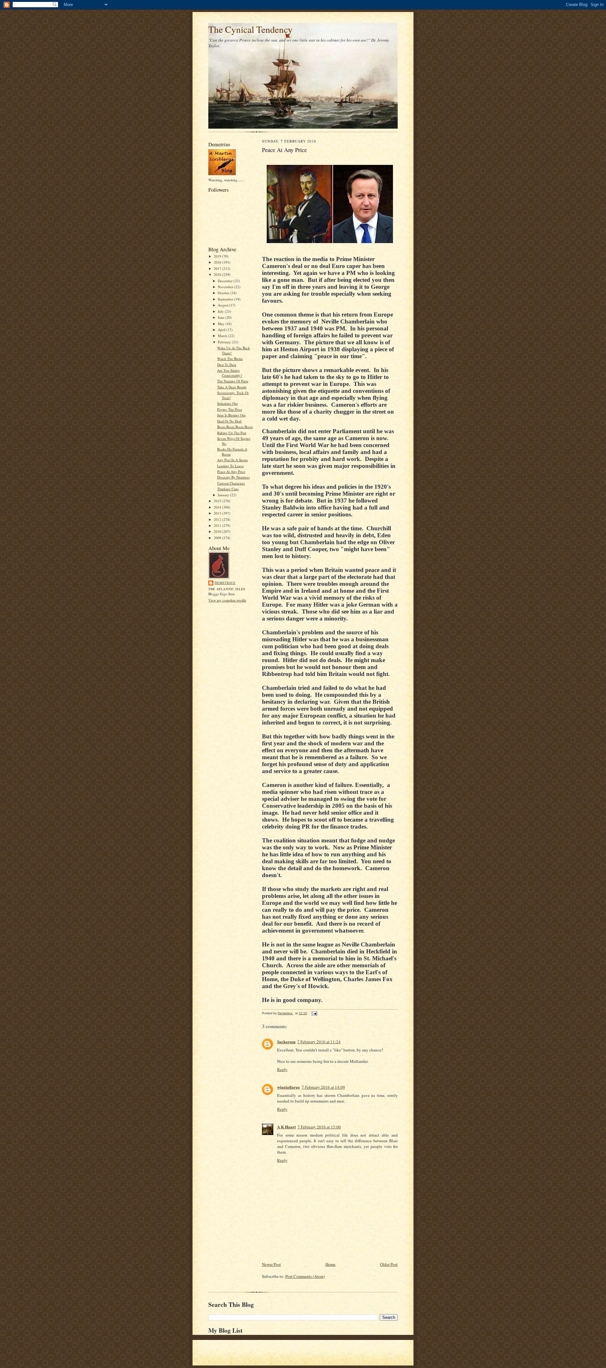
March (223, 335)
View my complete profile (227, 600)
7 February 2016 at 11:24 (319, 1042)
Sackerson (286, 1042)
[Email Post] (314, 1013)
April (222, 329)
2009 (218, 537)
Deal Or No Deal (229, 421)
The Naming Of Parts (232, 381)
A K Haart (286, 1127)
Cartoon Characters (231, 483)
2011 (218, 525)
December (226, 280)
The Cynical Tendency (250, 29)
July (221, 311)
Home (330, 1264)
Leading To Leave (230, 465)
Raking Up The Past (231, 432)
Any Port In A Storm (232, 459)
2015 (218, 500)
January (224, 494)
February (225, 342)
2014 (218, 507)
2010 (218, 531)
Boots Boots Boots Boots (235, 426)
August (223, 305)
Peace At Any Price (231, 471)
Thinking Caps (228, 488)
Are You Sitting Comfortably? (229, 373)
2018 (218, 262)
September (226, 299)
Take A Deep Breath (232, 387)
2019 (218, 256)
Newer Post (271, 1264)
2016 (218, 274)
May (221, 323)
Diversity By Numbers (233, 477)
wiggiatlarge (288, 1087)
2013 (218, 513)
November (226, 286)
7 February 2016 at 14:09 (323, 1087)
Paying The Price (229, 409)
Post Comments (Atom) (305, 1276)
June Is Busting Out (231, 415)
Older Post (389, 1264)
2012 (218, 519)
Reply (282, 1069)
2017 (218, 268)
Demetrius (225, 582)
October (224, 292)
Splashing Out (227, 403)
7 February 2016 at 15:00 (319, 1127)
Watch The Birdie (230, 358)
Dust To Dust (226, 364)
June (221, 317)
